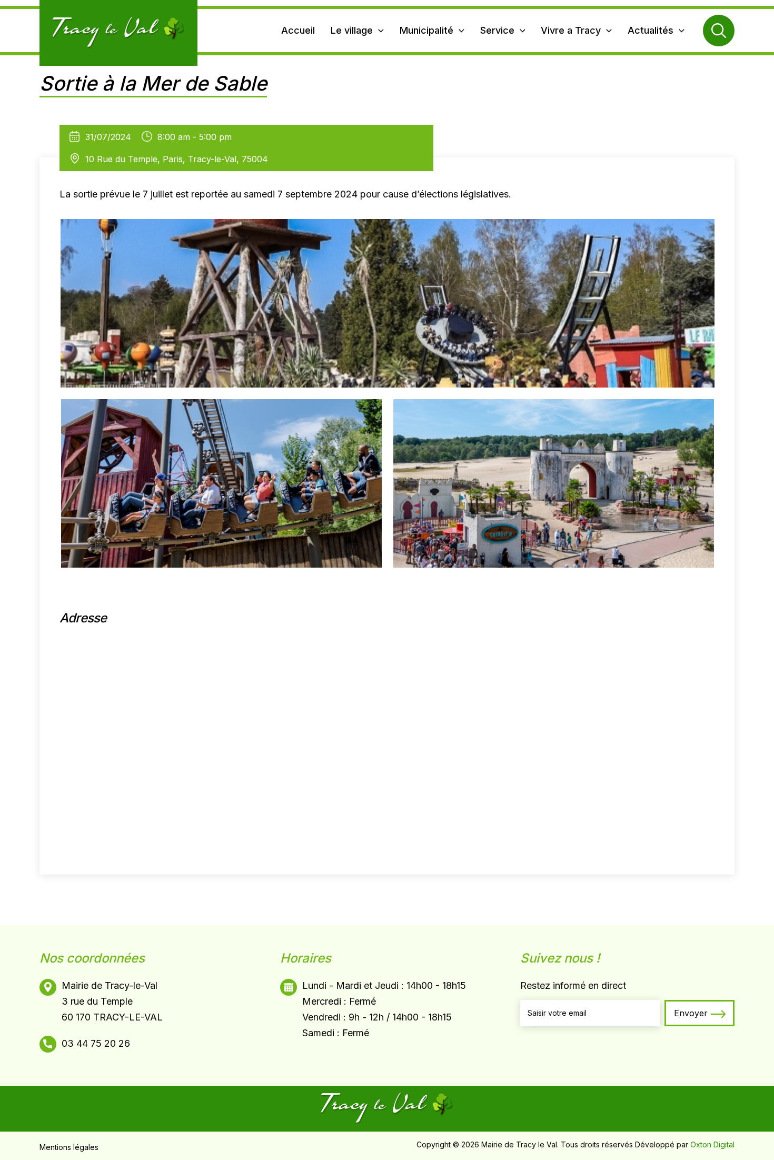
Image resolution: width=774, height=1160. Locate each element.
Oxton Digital (712, 1144)
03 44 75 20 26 (96, 1043)
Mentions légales (68, 1147)
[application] (378, 30)
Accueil (298, 30)
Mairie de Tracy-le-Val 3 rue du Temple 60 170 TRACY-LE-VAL (112, 1001)
